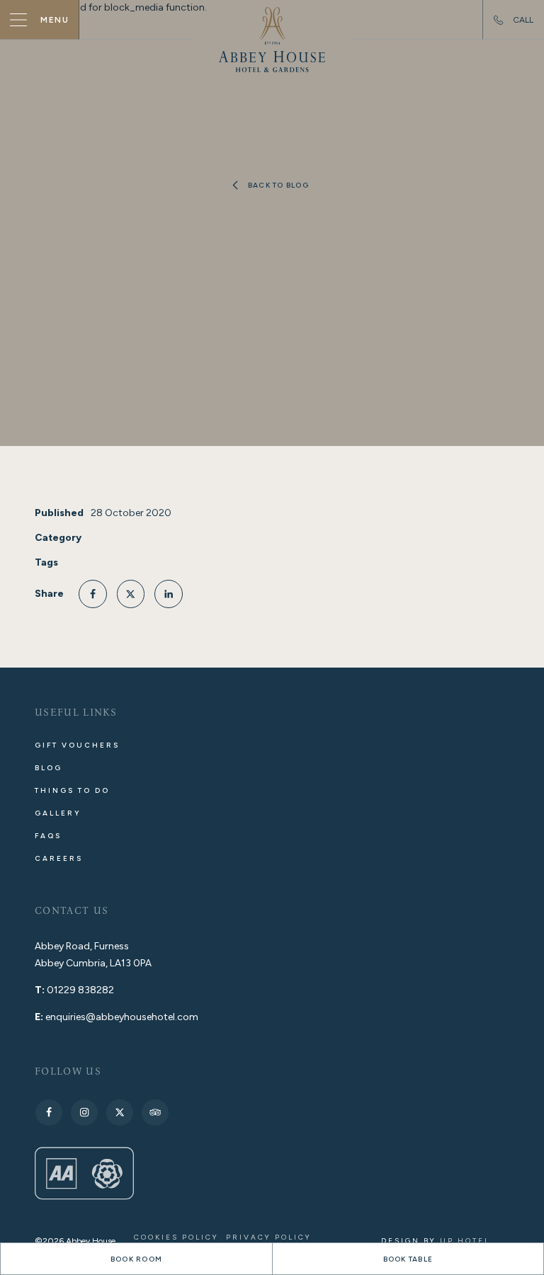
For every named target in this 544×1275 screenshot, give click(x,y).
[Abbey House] (272, 39)
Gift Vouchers (77, 745)
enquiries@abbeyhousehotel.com (121, 1017)
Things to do (72, 790)
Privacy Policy (269, 1237)
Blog (48, 767)
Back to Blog (278, 185)
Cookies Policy (176, 1237)
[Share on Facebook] (93, 594)
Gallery (58, 813)
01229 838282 (80, 990)
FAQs (48, 835)
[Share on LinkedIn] (168, 594)
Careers (59, 858)
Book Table (408, 1259)
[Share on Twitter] (131, 594)
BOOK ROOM (136, 1259)
